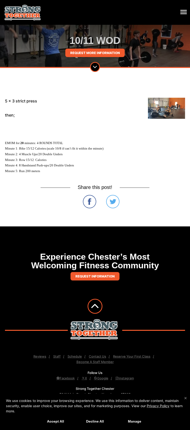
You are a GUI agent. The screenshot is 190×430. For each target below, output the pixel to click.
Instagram (126, 378)
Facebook (67, 378)
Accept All (55, 421)
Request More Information (95, 53)
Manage (134, 421)
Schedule (75, 356)
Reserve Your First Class (131, 356)
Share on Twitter (113, 201)
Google (102, 378)
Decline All (95, 421)
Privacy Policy (158, 406)
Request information (95, 276)
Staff (57, 356)
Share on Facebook (89, 201)
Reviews (39, 356)
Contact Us (97, 356)
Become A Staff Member (95, 362)
